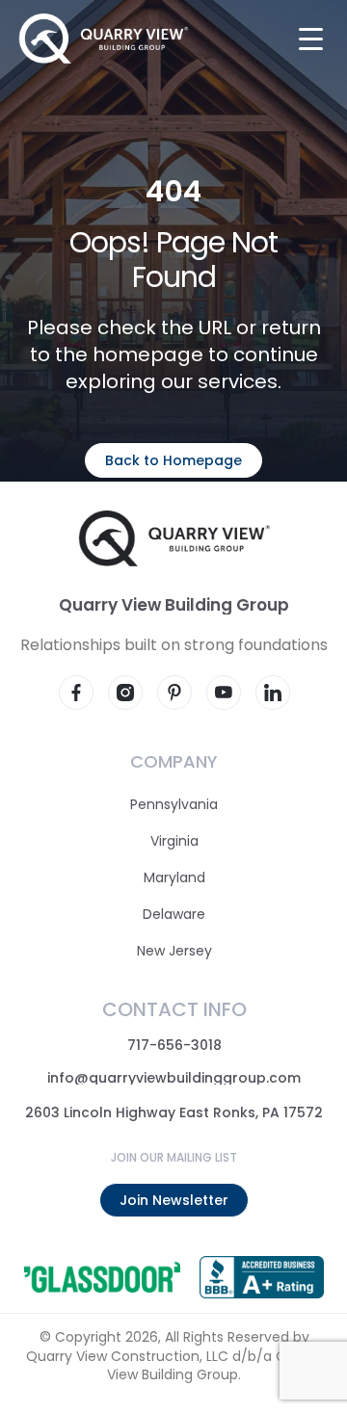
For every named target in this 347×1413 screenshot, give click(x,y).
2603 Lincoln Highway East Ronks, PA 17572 (174, 1112)
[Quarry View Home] (104, 38)
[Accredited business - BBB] (261, 1277)
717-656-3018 (173, 1045)
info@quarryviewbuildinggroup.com (174, 1077)
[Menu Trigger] (310, 38)
